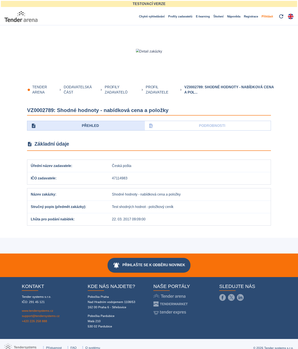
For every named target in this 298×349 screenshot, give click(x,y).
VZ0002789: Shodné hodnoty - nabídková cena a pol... (229, 89)
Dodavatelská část (78, 89)
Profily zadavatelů (180, 16)
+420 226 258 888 (34, 321)
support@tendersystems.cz (41, 316)
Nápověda (233, 16)
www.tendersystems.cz (37, 310)
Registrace (251, 16)
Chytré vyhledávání (152, 16)
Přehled (65, 125)
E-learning (203, 16)
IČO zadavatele (43, 178)
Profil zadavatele (157, 89)
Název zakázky (43, 194)
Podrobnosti (186, 125)
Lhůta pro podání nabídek (52, 219)
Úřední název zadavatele (51, 166)
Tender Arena (39, 89)
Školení (218, 16)
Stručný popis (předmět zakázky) (58, 207)
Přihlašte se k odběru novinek (149, 265)
